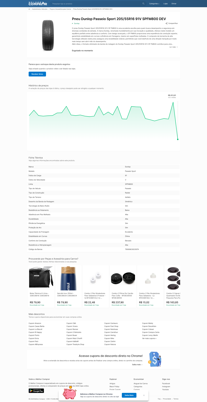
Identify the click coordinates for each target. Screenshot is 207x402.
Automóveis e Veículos (39, 9)
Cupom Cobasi (148, 329)
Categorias (138, 386)
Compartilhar (173, 23)
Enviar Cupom (115, 389)
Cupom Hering (110, 335)
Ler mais (173, 47)
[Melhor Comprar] (38, 4)
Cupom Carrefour (111, 332)
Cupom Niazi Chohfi (74, 338)
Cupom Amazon (35, 323)
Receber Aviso (37, 74)
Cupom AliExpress (36, 344)
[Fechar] (144, 395)
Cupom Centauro (111, 323)
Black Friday (114, 386)
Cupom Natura (110, 344)
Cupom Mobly (147, 323)
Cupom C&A (71, 323)
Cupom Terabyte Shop (75, 344)
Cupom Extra (34, 338)
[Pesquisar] (143, 3)
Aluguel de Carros (141, 383)
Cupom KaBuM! (72, 341)
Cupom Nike (109, 338)
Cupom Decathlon (149, 326)
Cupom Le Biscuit (35, 329)
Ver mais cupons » (149, 338)
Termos (175, 399)
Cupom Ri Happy (35, 332)
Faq (159, 399)
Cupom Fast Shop (111, 326)
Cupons (137, 389)
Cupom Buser (71, 335)
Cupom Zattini (109, 341)
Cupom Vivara (72, 326)
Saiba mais (136, 364)
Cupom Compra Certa (150, 332)
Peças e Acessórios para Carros (60, 9)
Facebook (166, 383)
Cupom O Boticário (73, 332)
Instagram (166, 386)
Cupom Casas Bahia (36, 326)
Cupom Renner (72, 329)
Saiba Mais (129, 395)
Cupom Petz (33, 341)
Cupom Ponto (34, 335)
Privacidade (167, 399)
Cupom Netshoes (111, 329)
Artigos (112, 383)
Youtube (165, 389)
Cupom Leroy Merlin (150, 335)
